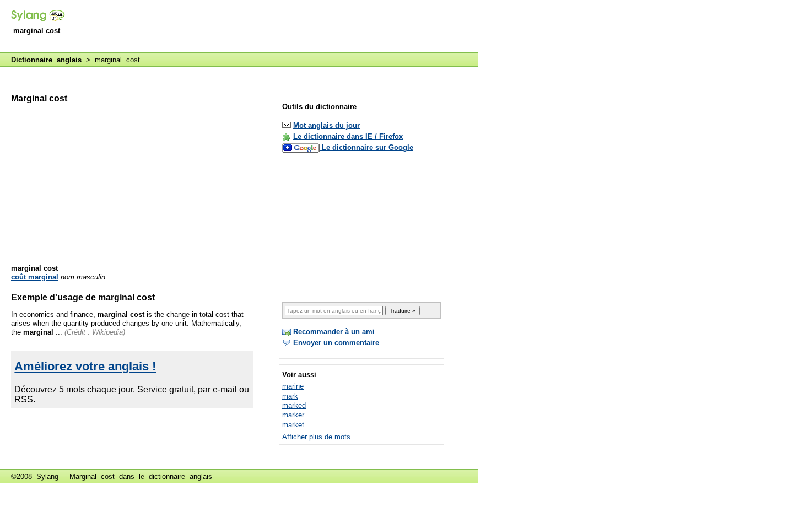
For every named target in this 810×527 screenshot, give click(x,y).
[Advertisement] (277, 27)
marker (293, 415)
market (293, 425)
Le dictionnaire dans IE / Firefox (348, 136)
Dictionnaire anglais (46, 60)
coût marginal (34, 277)
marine (293, 386)
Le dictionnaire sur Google (367, 147)
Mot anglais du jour (326, 125)
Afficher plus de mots (316, 437)
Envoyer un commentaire (336, 342)
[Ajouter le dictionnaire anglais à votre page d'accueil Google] (302, 147)
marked (294, 405)
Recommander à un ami (334, 331)
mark (290, 396)
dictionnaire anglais (180, 476)
